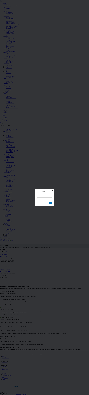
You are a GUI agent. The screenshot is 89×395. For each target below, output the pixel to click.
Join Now (50, 202)
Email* (38, 198)
